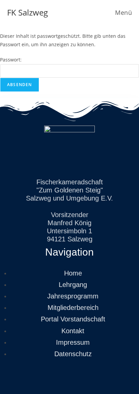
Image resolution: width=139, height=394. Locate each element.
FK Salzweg (27, 12)
